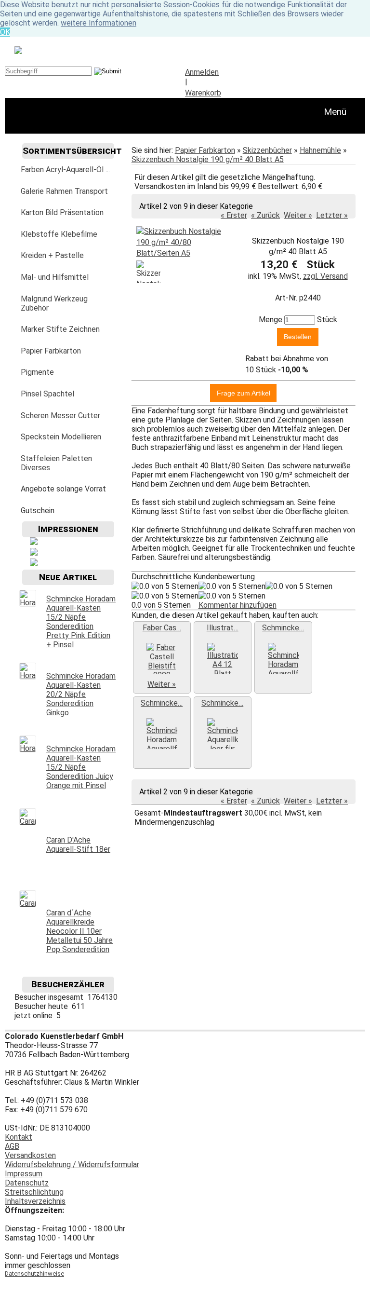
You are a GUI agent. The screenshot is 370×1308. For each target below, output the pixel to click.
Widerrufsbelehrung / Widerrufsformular (72, 1164)
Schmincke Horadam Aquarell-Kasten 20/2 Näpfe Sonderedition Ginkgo (81, 694)
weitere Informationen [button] (98, 22)
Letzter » (332, 215)
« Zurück (265, 215)
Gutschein (37, 510)
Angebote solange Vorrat (63, 488)
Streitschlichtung (34, 1192)
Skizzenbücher (267, 150)
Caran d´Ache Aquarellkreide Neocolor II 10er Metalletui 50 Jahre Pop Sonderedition (79, 931)
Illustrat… (222, 627)
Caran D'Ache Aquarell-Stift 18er (78, 844)
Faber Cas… (162, 627)
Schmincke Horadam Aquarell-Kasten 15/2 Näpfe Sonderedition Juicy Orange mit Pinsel (81, 767)
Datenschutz (27, 1182)
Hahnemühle (320, 150)
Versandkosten (30, 1155)
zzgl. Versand (325, 276)
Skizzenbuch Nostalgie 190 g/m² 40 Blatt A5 (208, 159)
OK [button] (5, 32)
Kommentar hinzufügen (237, 605)
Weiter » (298, 215)
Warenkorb (203, 92)
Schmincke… (283, 627)
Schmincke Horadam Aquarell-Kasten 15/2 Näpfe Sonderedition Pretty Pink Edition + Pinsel (81, 621)
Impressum (23, 1173)
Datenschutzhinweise (34, 1273)
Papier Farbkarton (205, 150)
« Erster (234, 215)
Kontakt (18, 1137)
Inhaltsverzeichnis (35, 1201)
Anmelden (202, 72)
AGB (12, 1146)
